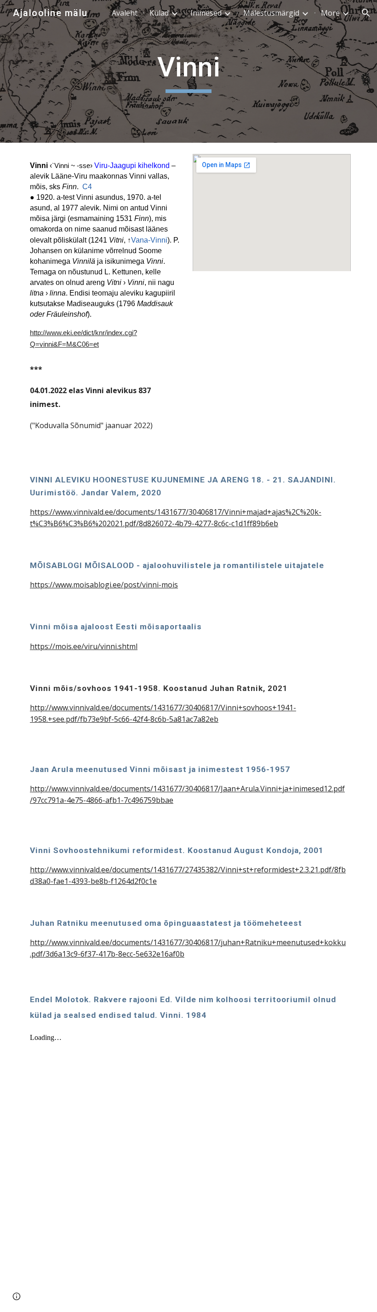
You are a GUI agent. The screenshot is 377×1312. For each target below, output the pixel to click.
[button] (366, 13)
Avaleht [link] (124, 13)
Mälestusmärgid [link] (271, 13)
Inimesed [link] (206, 13)
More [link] (330, 13)
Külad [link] (159, 13)
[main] (189, 71)
